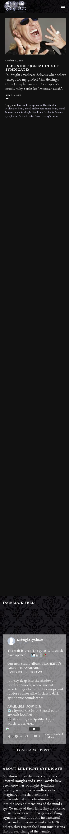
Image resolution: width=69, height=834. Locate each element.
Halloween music (41, 108)
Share (51, 737)
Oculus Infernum (53, 112)
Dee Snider (49, 105)
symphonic (11, 116)
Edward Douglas (15, 781)
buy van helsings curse (29, 105)
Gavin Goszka (44, 781)
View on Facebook (54, 734)
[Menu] (62, 6)
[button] (25, 736)
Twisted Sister (26, 116)
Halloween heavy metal (18, 108)
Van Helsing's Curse (46, 116)
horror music (12, 112)
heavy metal (58, 108)
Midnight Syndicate (32, 112)
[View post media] (34, 729)
